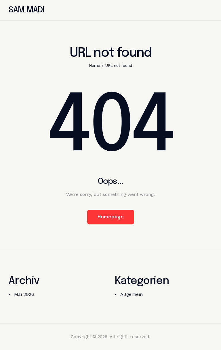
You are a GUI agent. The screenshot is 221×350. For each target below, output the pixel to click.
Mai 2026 (24, 294)
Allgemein (131, 294)
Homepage (111, 217)
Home (94, 65)
